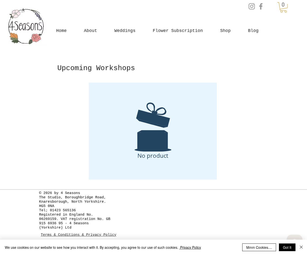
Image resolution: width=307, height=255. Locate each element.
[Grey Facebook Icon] (261, 6)
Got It (287, 247)
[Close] (301, 247)
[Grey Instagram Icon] (252, 6)
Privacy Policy (190, 247)
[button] (222, 31)
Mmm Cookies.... (259, 247)
